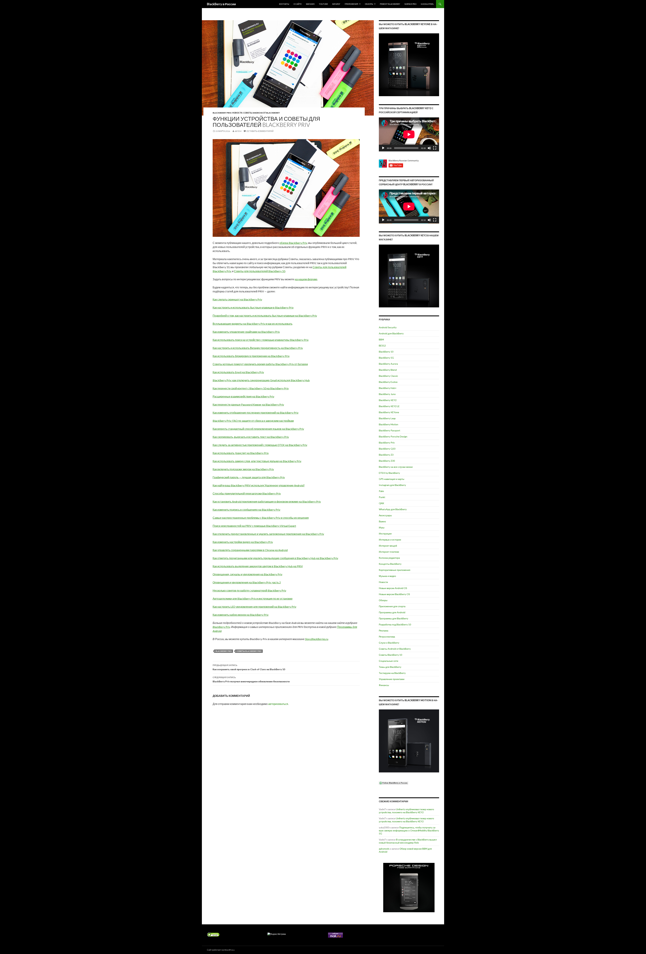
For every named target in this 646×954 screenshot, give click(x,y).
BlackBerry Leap (387, 418)
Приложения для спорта (392, 606)
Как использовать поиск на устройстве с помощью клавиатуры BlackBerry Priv (261, 339)
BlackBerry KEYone (389, 412)
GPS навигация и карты (391, 479)
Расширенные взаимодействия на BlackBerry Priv (243, 396)
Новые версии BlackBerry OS (394, 594)
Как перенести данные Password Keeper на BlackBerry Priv (248, 404)
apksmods (384, 848)
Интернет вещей (388, 545)
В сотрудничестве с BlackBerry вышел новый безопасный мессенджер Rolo (408, 841)
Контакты (284, 4)
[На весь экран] (434, 148)
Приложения (351, 4)
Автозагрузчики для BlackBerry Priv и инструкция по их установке (253, 598)
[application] (409, 134)
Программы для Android (392, 612)
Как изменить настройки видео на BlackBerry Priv (243, 542)
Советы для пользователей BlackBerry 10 (259, 271)
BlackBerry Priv (222, 113)
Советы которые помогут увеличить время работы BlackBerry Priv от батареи (260, 364)
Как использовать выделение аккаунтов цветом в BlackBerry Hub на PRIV (258, 566)
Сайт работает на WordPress (221, 950)
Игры (381, 527)
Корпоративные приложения (394, 569)
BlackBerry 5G (386, 357)
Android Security (388, 327)
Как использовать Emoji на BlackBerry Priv (238, 372)
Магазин (310, 4)
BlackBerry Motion (388, 424)
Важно (382, 521)
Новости (237, 113)
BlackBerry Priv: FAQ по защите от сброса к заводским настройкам (253, 420)
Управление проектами (391, 679)
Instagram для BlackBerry (392, 485)
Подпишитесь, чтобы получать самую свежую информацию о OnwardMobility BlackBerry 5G (409, 830)
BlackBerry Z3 (386, 454)
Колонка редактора (389, 557)
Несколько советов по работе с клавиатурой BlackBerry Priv (249, 590)
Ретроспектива (387, 636)
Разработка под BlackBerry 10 (395, 624)
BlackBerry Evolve (388, 381)
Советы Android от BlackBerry (261, 113)
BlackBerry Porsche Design (393, 436)
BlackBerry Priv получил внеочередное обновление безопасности (251, 679)
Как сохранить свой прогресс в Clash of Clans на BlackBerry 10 (249, 667)
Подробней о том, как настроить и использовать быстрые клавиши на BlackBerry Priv (265, 315)
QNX (381, 503)
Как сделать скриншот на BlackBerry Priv (237, 299)
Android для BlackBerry (391, 333)
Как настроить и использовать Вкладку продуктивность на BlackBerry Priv (258, 347)
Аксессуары (385, 515)
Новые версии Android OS (393, 588)
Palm (381, 491)
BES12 (382, 345)
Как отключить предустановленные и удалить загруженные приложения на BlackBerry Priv (268, 533)
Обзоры (369, 4)
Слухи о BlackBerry (389, 642)
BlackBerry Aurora (388, 363)
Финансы (384, 685)
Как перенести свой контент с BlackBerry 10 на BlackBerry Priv (251, 388)
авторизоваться (278, 703)
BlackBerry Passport (389, 430)
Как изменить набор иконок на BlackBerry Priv (240, 614)
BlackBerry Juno (387, 394)
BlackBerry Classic (388, 375)
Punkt (382, 497)
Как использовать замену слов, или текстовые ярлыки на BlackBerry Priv (257, 461)
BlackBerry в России (221, 4)
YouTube (323, 4)
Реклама (383, 630)
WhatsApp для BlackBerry (393, 509)
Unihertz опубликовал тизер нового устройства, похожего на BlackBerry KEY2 (406, 811)
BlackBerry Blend (388, 369)
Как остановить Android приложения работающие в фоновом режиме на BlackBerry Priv (267, 501)
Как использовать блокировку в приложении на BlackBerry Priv (251, 356)
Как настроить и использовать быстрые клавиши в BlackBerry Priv (253, 307)
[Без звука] (429, 148)
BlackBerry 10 (386, 351)
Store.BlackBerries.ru (316, 639)
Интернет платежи (389, 551)
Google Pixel (427, 4)
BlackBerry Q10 (387, 448)
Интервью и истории (390, 539)
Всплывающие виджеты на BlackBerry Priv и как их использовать (252, 323)
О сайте (298, 4)
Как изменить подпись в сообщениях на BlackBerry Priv (246, 509)
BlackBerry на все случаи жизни (396, 466)
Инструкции (385, 533)
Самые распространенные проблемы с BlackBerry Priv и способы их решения (261, 517)
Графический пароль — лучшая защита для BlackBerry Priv (249, 477)
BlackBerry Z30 (387, 460)
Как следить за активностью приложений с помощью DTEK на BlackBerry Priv (260, 445)
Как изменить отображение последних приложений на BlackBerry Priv (255, 412)
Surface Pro (410, 4)
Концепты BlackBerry (390, 563)
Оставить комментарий (260, 131)
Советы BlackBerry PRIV (249, 651)
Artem (238, 131)
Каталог (336, 4)
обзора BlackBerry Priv (293, 242)
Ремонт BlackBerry (390, 4)
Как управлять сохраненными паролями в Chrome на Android (250, 550)
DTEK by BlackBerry (389, 472)
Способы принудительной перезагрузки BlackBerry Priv (247, 493)
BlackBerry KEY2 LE (389, 406)
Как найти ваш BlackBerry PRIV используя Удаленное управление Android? (259, 485)
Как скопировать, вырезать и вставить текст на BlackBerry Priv (251, 436)
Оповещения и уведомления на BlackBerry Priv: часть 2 (247, 582)
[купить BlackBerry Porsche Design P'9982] (409, 887)
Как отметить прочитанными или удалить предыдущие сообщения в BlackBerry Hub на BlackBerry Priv (275, 558)
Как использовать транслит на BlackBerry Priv (241, 453)
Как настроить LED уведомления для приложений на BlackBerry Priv (254, 606)
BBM (381, 339)
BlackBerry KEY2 (388, 400)
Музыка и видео (387, 576)
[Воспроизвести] (383, 148)
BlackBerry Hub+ (388, 388)
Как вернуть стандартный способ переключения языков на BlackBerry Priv (258, 428)
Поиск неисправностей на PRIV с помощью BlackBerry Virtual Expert (254, 525)
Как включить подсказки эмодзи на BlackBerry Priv (243, 469)
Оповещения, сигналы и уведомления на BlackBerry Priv (247, 574)
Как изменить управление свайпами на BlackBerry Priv (246, 331)
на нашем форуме (306, 279)
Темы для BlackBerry (390, 666)
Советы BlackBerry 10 (390, 654)
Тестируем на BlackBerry (392, 673)
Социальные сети (388, 660)
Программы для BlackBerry (393, 618)
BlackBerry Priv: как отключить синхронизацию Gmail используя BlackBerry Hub (261, 380)
